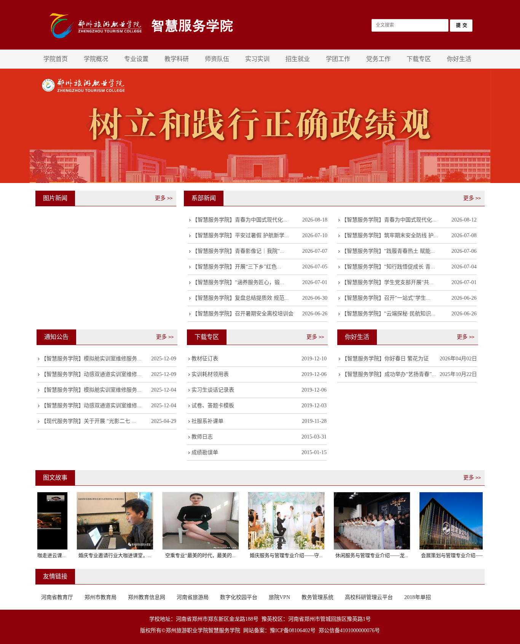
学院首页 (55, 59)
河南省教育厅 (57, 597)
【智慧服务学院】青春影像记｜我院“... (238, 251)
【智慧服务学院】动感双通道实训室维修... (91, 374)
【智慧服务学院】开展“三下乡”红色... (236, 267)
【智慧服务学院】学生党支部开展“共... (387, 282)
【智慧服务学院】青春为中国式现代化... (239, 220)
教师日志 (202, 437)
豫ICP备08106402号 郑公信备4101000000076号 (325, 630)
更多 (163, 198)
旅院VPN (279, 597)
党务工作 (378, 59)
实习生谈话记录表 (212, 390)
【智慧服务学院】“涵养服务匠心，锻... (238, 282)
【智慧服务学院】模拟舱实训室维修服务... (91, 358)
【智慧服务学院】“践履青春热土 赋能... (388, 251)
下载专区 (419, 59)
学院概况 (96, 59)
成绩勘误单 (204, 452)
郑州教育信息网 (146, 597)
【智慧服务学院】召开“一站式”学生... (386, 298)
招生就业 (298, 59)
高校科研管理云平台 (369, 597)
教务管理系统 (317, 597)
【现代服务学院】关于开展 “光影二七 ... (88, 421)
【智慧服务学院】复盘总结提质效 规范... (240, 298)
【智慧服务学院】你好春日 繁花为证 (385, 358)
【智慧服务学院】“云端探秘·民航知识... (388, 313)
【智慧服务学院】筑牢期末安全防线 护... (389, 235)
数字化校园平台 (238, 597)
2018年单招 (417, 597)
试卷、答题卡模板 (212, 405)
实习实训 (257, 59)
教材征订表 (204, 358)
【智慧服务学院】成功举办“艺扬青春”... (389, 374)
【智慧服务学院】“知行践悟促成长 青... (388, 267)
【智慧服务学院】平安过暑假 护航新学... (240, 235)
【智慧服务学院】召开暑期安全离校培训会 (242, 313)
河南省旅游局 (193, 597)
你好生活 (459, 59)
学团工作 (338, 59)
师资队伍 (217, 59)
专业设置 (136, 59)
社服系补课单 (207, 421)
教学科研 (176, 59)
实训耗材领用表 (210, 374)
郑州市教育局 (100, 597)
